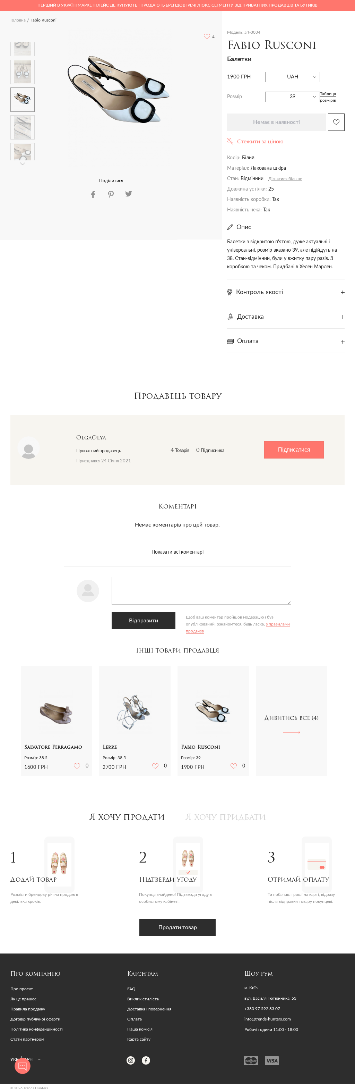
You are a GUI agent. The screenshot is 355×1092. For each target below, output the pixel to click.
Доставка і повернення (149, 1009)
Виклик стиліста (143, 999)
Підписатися (294, 450)
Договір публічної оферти (35, 1019)
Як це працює (23, 999)
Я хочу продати (127, 818)
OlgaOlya (91, 438)
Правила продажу (27, 1009)
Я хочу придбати (225, 818)
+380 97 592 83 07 (262, 1009)
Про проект (21, 989)
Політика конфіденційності (36, 1029)
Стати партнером (27, 1039)
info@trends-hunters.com (267, 1019)
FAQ (131, 989)
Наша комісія (140, 1029)
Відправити (143, 620)
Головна (18, 20)
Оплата (134, 1019)
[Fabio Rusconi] (119, 97)
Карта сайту (138, 1039)
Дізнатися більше (285, 179)
